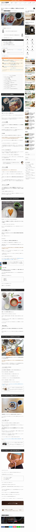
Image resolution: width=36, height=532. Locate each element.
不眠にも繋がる (7, 83)
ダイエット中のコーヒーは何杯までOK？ (9, 82)
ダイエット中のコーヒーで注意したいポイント (10, 86)
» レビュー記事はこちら (13, 61)
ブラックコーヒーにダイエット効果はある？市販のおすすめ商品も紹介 (12, 438)
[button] (3, 526)
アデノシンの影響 (8, 78)
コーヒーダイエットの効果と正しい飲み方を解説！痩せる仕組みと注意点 (15, 388)
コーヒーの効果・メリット (9, 81)
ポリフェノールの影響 (8, 79)
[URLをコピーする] (22, 526)
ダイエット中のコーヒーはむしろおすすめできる (10, 80)
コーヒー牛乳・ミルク (8, 87)
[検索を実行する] (34, 8)
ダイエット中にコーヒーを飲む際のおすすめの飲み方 (11, 84)
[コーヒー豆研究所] (5, 2)
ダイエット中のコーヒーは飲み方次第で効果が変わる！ (11, 88)
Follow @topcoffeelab (11, 521)
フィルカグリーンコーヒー (7, 66)
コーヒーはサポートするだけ (9, 85)
